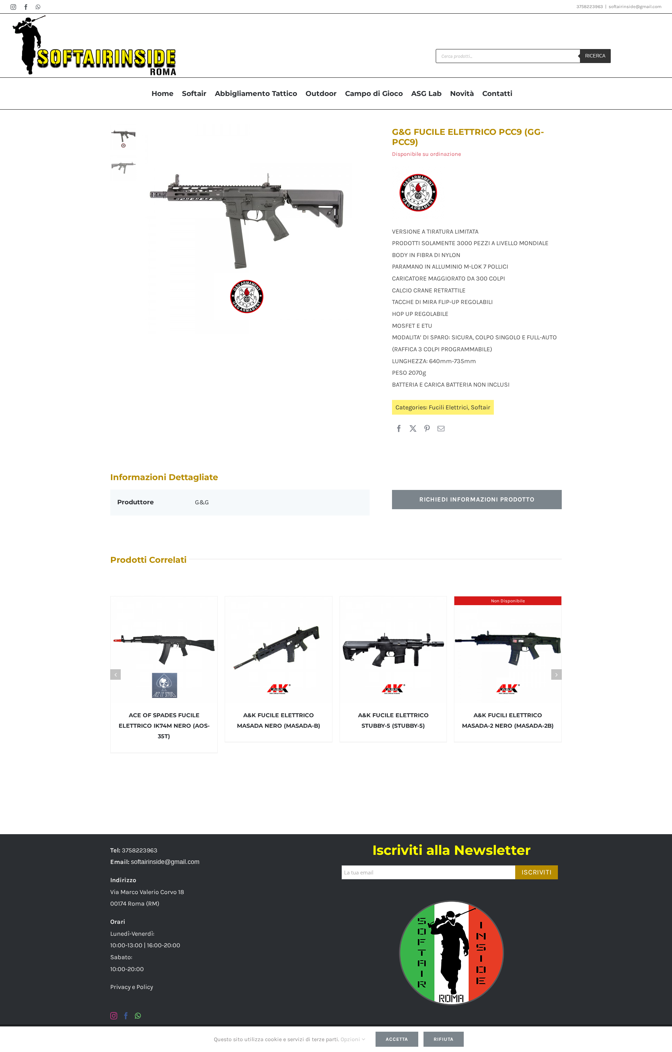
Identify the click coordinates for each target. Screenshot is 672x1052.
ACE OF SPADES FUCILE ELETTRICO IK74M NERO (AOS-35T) (164, 726)
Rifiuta (444, 1039)
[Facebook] (399, 429)
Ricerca (595, 55)
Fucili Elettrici (448, 407)
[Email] (441, 429)
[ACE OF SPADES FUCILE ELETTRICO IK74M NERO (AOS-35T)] (164, 650)
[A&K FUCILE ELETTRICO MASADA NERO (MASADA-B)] (278, 650)
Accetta (397, 1039)
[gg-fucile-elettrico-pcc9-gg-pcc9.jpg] (256, 229)
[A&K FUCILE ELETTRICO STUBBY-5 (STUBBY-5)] (393, 650)
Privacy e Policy (131, 987)
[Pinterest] (427, 429)
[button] (115, 674)
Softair (480, 407)
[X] (413, 429)
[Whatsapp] (138, 1015)
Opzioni (351, 1039)
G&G (202, 502)
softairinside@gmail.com (635, 6)
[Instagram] (113, 1015)
